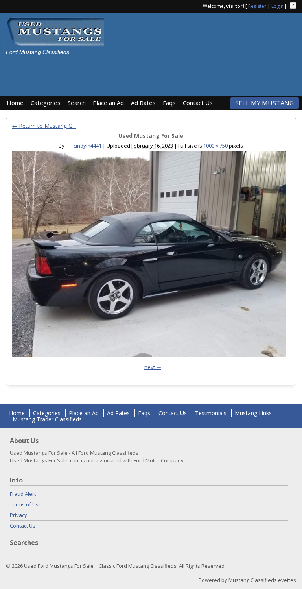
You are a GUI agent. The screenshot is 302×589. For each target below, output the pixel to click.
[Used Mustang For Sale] (149, 256)
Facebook (293, 5)
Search (77, 103)
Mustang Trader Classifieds (47, 419)
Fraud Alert (23, 493)
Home (15, 103)
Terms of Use (26, 504)
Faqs (169, 103)
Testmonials (210, 413)
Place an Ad (108, 103)
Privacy (18, 515)
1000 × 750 (215, 145)
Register (257, 6)
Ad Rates (143, 103)
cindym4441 (87, 145)
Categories (46, 103)
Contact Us (198, 103)
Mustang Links (253, 413)
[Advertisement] (143, 73)
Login (277, 6)
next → (152, 367)
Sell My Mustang (264, 103)
